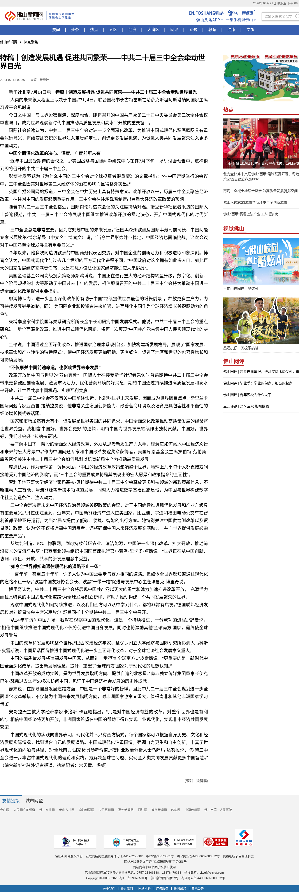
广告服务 (162, 888)
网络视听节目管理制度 (238, 856)
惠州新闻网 (126, 810)
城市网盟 (34, 800)
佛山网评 (233, 361)
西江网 (142, 810)
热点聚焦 (31, 42)
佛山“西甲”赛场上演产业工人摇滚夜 (250, 214)
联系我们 (127, 888)
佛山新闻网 (9, 42)
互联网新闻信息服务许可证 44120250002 (114, 856)
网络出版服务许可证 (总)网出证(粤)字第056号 (155, 861)
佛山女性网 (47, 810)
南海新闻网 (86, 810)
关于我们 (109, 888)
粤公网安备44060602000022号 (198, 856)
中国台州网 (192, 810)
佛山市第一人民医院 (218, 810)
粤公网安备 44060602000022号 (203, 878)
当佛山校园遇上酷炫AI (240, 288)
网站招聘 (144, 888)
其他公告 (198, 888)
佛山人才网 (66, 810)
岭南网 (175, 810)
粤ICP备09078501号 (160, 856)
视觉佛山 (233, 229)
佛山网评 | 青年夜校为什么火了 (247, 395)
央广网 (4, 810)
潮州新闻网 (159, 810)
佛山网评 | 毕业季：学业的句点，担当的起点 (257, 383)
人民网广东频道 (24, 810)
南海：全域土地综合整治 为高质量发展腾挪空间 (260, 191)
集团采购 (180, 888)
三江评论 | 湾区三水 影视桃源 (246, 406)
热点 (228, 110)
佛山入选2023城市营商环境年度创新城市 (255, 202)
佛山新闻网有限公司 (164, 878)
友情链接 (11, 800)
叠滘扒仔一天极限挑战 (240, 348)
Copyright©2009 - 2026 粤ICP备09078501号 (117, 878)
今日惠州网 (106, 810)
